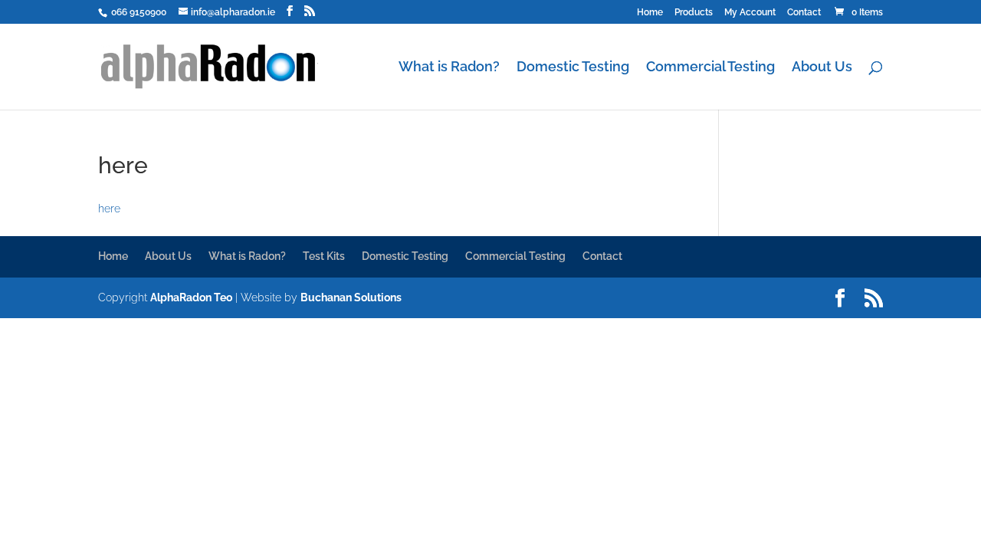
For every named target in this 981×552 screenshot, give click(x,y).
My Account (750, 13)
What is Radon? (449, 67)
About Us (822, 67)
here (109, 208)
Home (650, 13)
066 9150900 (137, 12)
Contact (804, 13)
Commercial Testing (710, 67)
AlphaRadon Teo (191, 297)
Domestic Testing (573, 67)
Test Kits (324, 256)
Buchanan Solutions (351, 297)
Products (693, 13)
